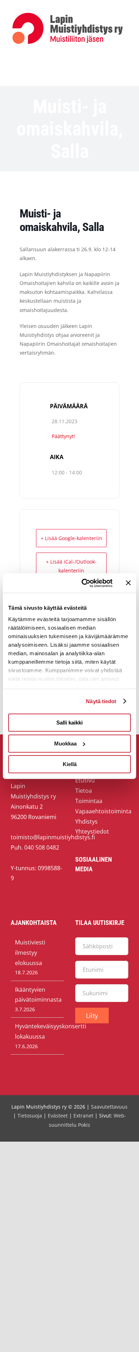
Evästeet (58, 1115)
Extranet (83, 1115)
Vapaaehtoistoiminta (103, 811)
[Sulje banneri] (128, 583)
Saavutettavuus (109, 1106)
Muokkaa (65, 743)
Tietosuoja (29, 1115)
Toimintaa (88, 801)
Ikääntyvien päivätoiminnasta (37, 995)
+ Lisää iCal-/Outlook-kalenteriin (71, 566)
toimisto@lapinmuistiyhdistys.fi (53, 837)
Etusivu (85, 780)
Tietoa (83, 790)
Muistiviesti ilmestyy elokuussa (30, 952)
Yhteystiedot (92, 831)
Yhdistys (86, 821)
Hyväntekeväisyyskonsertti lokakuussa (37, 1031)
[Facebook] (79, 889)
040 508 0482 (41, 847)
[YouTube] (93, 889)
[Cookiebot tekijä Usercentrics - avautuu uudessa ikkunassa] (84, 583)
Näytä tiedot (101, 701)
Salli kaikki (69, 723)
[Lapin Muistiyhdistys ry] (67, 14)
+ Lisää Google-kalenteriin (71, 538)
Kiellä (70, 764)
